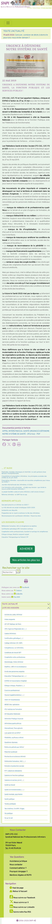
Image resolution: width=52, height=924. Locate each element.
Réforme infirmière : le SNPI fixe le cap (14, 495)
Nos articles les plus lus (26, 560)
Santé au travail (10, 785)
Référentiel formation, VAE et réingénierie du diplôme (19, 526)
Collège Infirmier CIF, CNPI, (14, 643)
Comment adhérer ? (18, 868)
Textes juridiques (10, 804)
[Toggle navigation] (8, 23)
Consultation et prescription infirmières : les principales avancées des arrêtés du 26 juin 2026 (24, 477)
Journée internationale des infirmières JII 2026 (17, 485)
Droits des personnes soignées (14, 672)
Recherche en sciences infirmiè (15, 757)
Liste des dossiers (10, 608)
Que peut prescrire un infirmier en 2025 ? (15, 505)
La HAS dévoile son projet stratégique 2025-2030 (18, 508)
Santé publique (9, 799)
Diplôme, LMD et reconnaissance (15, 667)
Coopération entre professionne (15, 657)
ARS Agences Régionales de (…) (15, 629)
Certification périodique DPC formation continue (17, 529)
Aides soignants (10, 619)
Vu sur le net (9, 818)
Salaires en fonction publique (14, 775)
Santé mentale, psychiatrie (13, 794)
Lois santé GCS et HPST (13, 733)
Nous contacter (16, 864)
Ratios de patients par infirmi (14, 747)
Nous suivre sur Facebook (24, 897)
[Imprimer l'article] (19, 445)
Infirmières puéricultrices (13, 723)
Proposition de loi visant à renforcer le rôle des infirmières (21, 513)
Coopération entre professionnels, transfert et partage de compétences (25, 532)
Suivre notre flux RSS (22, 912)
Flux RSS (16, 597)
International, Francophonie (14, 728)
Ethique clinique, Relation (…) (15, 686)
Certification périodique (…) (14, 638)
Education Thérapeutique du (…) (15, 676)
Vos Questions (17, 857)
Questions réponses (11, 742)
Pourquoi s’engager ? (18, 871)
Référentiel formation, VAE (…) (15, 761)
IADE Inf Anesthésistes (12, 700)
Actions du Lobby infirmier (13, 615)
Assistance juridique (18, 861)
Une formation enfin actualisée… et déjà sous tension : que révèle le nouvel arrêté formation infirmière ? (24, 488)
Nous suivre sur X (21, 902)
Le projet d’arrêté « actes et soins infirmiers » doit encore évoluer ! (23, 492)
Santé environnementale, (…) (14, 790)
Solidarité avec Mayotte (9, 510)
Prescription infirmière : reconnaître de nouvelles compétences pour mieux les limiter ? (26, 481)
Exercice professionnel (12, 690)
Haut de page (17, 888)
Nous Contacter (18, 830)
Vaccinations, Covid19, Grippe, (15, 809)
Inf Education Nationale (12, 714)
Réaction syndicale (11, 752)
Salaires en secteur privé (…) (14, 780)
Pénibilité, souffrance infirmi (14, 738)
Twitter (19, 591)
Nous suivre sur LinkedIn (24, 907)
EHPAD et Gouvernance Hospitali (16, 681)
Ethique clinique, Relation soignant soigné (15, 534)
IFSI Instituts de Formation (13, 709)
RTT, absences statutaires (13, 771)
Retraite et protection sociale (14, 766)
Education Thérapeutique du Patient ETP (15, 537)
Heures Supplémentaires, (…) (14, 695)
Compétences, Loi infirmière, (14, 648)
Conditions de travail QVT (13, 653)
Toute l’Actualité (10, 604)
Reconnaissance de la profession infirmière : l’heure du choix (21, 516)
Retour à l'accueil (19, 891)
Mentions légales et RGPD (21, 875)
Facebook (25, 587)
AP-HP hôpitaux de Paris (13, 624)
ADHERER (26, 549)
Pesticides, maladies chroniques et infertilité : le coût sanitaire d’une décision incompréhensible (24, 472)
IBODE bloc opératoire (12, 705)
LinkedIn (18, 594)
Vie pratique (9, 813)
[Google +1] (14, 445)
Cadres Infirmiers (10, 634)
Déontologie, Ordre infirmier (14, 662)
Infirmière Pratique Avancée (14, 719)
